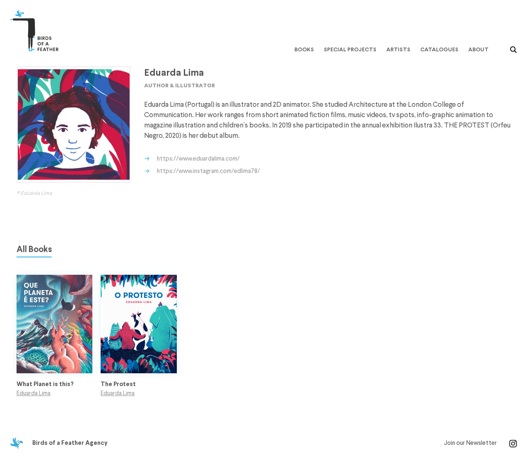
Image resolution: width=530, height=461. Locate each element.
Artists (398, 49)
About (478, 49)
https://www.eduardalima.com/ (198, 159)
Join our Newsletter (470, 443)
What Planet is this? (45, 384)
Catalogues (439, 49)
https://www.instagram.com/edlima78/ (208, 171)
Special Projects (350, 49)
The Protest (118, 384)
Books (304, 49)
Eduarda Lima (34, 393)
